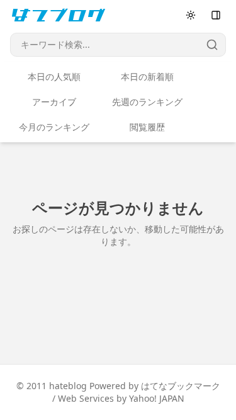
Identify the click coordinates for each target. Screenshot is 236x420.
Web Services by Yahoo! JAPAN (121, 398)
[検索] (212, 44)
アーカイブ (54, 102)
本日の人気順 (54, 76)
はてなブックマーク (180, 386)
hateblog (68, 386)
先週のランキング (147, 102)
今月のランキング (54, 127)
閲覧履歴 (147, 127)
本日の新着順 (147, 76)
